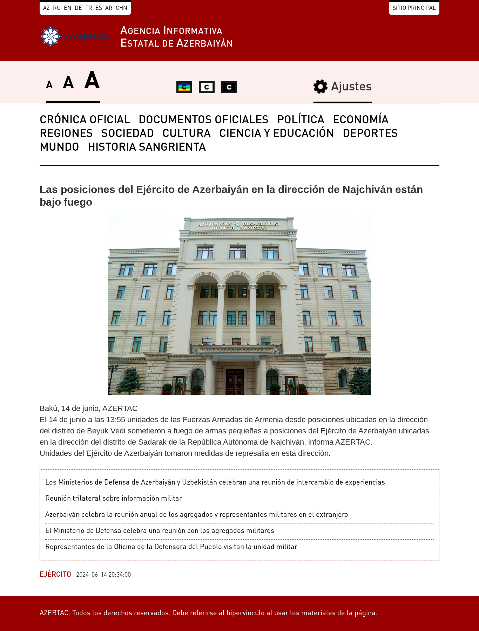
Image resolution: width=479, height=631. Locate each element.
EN (68, 8)
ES (98, 8)
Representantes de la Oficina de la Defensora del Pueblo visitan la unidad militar (171, 547)
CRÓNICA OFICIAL (85, 120)
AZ (46, 8)
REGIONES (66, 134)
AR (109, 8)
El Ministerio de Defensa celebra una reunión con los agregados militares (159, 531)
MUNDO (59, 147)
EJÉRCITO (55, 574)
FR (88, 8)
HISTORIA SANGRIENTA (147, 147)
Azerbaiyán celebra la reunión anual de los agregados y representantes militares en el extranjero (196, 515)
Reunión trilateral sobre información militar (113, 498)
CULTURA (186, 134)
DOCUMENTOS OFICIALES (204, 120)
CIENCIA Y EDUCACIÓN (276, 134)
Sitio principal (414, 8)
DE (78, 8)
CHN (121, 8)
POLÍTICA (300, 120)
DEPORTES (370, 134)
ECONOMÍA (361, 120)
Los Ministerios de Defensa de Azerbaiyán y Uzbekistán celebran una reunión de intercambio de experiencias (215, 482)
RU (57, 8)
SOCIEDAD (127, 134)
